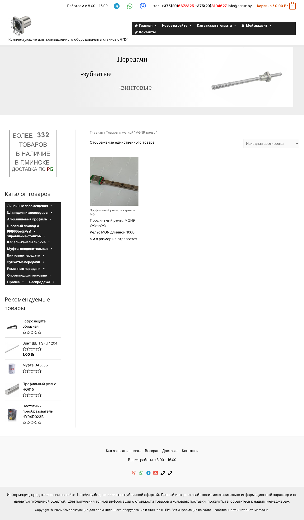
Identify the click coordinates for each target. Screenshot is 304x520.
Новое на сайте (174, 25)
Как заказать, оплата (214, 25)
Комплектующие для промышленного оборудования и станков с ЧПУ (67, 39)
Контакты (147, 32)
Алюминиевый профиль (27, 219)
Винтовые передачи (23, 255)
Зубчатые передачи (23, 262)
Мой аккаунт (256, 25)
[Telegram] (148, 473)
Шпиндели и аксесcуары (27, 212)
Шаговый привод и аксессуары (23, 226)
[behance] (143, 6)
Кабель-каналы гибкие (26, 242)
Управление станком (24, 236)
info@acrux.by (240, 6)
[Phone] (163, 473)
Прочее (13, 282)
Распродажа (39, 282)
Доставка (170, 450)
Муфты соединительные (27, 249)
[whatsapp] (130, 6)
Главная (145, 25)
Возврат (152, 450)
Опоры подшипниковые (27, 275)
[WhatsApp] (141, 473)
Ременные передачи (24, 269)
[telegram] (117, 6)
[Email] (155, 473)
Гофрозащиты (19, 231)
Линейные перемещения (27, 206)
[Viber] (134, 473)
